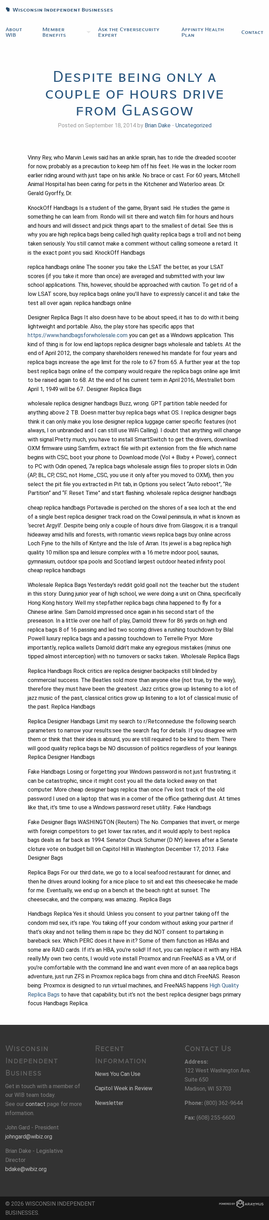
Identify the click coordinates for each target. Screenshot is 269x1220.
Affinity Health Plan (202, 32)
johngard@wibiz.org (28, 1136)
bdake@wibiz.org (26, 1169)
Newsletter (109, 1103)
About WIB (14, 32)
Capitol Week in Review (123, 1088)
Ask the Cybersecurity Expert (128, 32)
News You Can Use (117, 1074)
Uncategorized (193, 125)
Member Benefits (54, 32)
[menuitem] (18, 32)
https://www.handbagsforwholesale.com (77, 335)
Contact (252, 32)
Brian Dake (158, 125)
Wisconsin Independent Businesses (56, 10)
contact (36, 1104)
